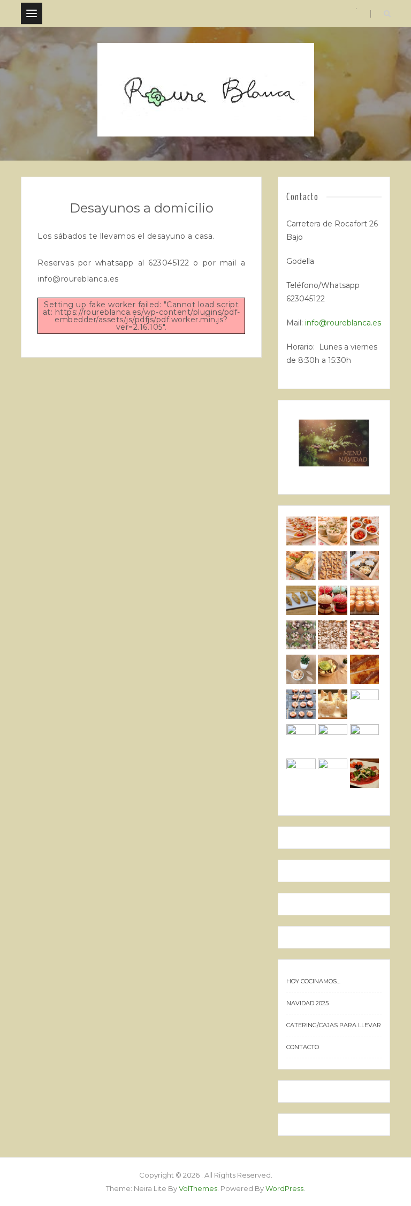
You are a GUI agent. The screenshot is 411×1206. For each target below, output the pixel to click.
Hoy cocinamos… (313, 981)
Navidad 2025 (307, 1003)
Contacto (302, 1047)
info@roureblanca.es (343, 323)
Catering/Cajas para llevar (333, 1025)
